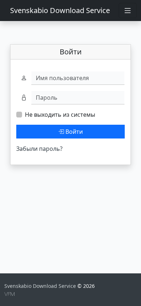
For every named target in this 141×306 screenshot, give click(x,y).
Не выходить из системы (60, 115)
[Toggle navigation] (128, 10)
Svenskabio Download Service (60, 10)
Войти (73, 132)
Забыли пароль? (39, 149)
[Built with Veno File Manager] (9, 293)
